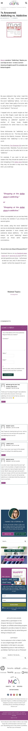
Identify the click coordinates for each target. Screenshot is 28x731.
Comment (6, 338)
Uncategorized (14, 294)
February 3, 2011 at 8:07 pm (12, 445)
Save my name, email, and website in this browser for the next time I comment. (13, 369)
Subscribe (14, 604)
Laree (8, 443)
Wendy (3, 60)
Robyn (8, 459)
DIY (14, 686)
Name (5, 353)
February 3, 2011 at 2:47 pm (12, 388)
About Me (8, 534)
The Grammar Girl (15, 145)
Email (4, 360)
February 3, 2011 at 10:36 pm (13, 461)
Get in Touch (20, 534)
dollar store (18, 162)
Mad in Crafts (14, 2)
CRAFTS (8, 686)
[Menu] (2, 3)
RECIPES (19, 686)
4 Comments (14, 18)
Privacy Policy (12, 714)
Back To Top (14, 717)
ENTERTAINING (14, 689)
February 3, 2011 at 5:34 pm (12, 427)
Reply (3, 401)
